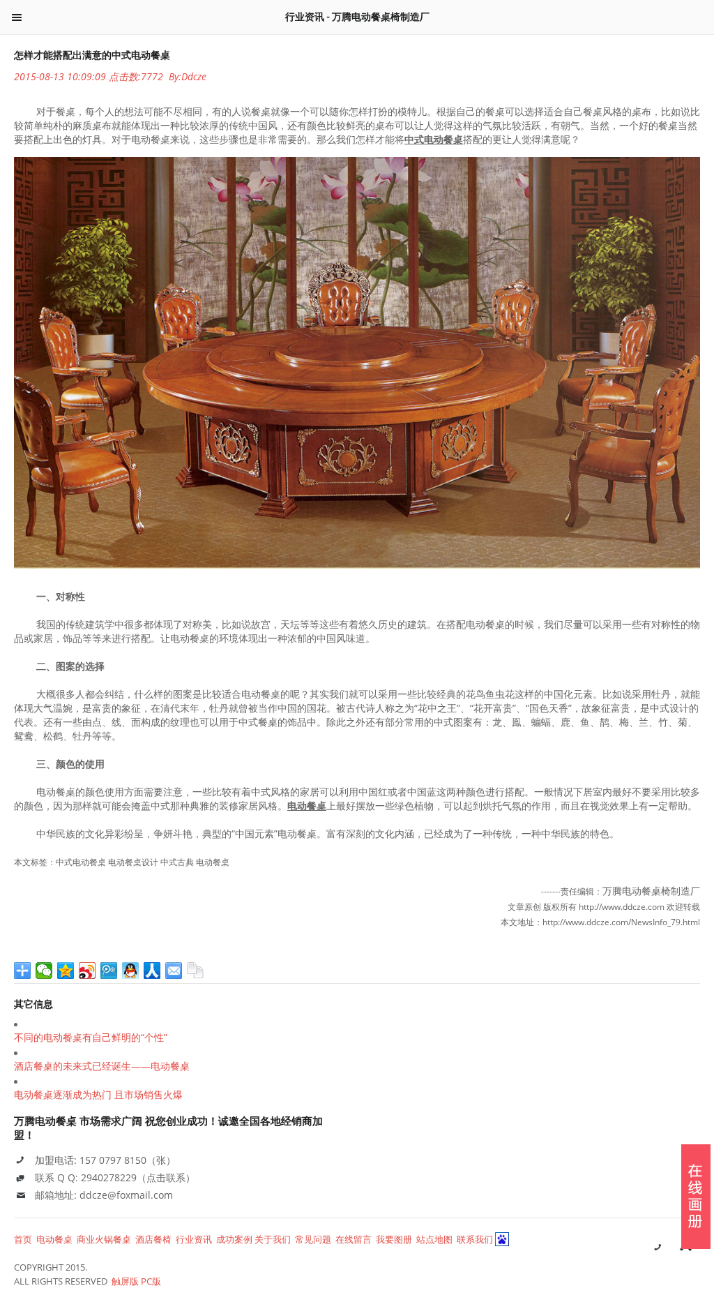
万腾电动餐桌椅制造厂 (651, 890)
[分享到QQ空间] (66, 970)
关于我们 (273, 1239)
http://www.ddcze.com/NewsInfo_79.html (621, 922)
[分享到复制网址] (195, 970)
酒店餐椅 (153, 1239)
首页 (23, 1239)
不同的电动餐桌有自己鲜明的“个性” (90, 1037)
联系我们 (475, 1239)
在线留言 (353, 1239)
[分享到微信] (44, 970)
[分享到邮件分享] (174, 970)
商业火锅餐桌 (104, 1239)
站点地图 (434, 1239)
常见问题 (313, 1239)
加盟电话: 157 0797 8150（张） (105, 1160)
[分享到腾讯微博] (109, 970)
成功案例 (234, 1239)
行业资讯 (194, 1239)
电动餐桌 (54, 1239)
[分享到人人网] (152, 970)
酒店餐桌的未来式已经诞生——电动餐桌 (102, 1066)
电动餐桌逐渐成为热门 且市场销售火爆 (98, 1094)
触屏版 (125, 1281)
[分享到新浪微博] (87, 970)
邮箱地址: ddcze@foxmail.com (104, 1195)
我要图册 (394, 1239)
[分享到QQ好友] (130, 970)
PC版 (151, 1281)
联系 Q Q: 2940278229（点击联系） (115, 1177)
